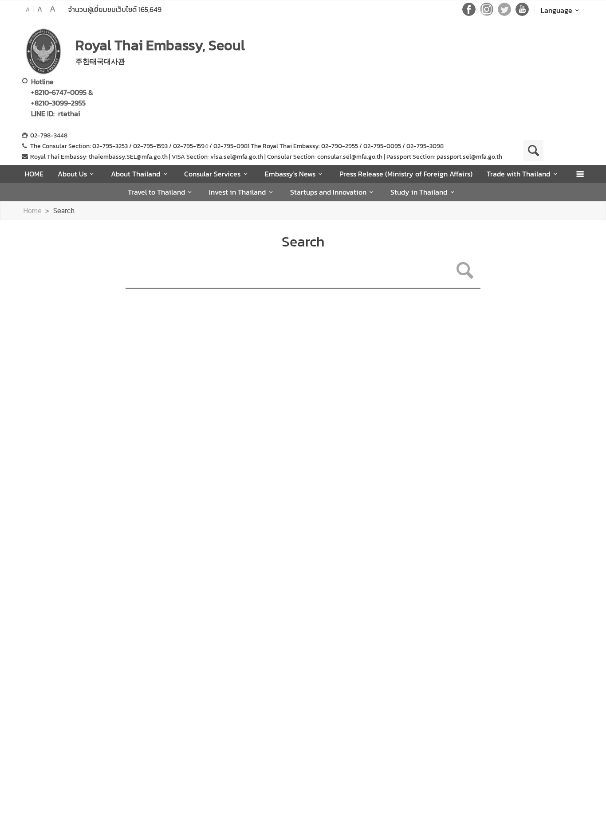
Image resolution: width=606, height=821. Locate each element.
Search (64, 211)
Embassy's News (290, 173)
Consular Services (212, 173)
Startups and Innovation (328, 192)
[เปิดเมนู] (580, 174)
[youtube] (522, 13)
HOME (34, 173)
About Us (72, 173)
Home (32, 211)
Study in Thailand (418, 192)
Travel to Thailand (156, 192)
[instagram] (487, 13)
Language (556, 10)
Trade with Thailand (518, 173)
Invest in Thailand (237, 192)
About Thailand (135, 173)
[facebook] (469, 13)
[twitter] (504, 13)
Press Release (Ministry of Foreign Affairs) (405, 173)
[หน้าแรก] (43, 51)
